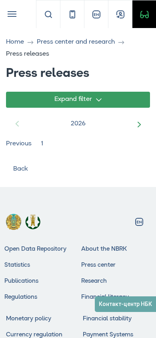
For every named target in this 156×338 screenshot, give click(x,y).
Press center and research (76, 42)
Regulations (20, 297)
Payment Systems (108, 335)
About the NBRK (104, 249)
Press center (98, 265)
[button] (140, 124)
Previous (19, 144)
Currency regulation (34, 335)
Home (15, 42)
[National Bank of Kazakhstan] (32, 221)
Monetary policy (28, 319)
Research (94, 281)
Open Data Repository (35, 249)
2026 (78, 124)
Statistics (17, 265)
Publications (21, 281)
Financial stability (107, 319)
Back (20, 169)
